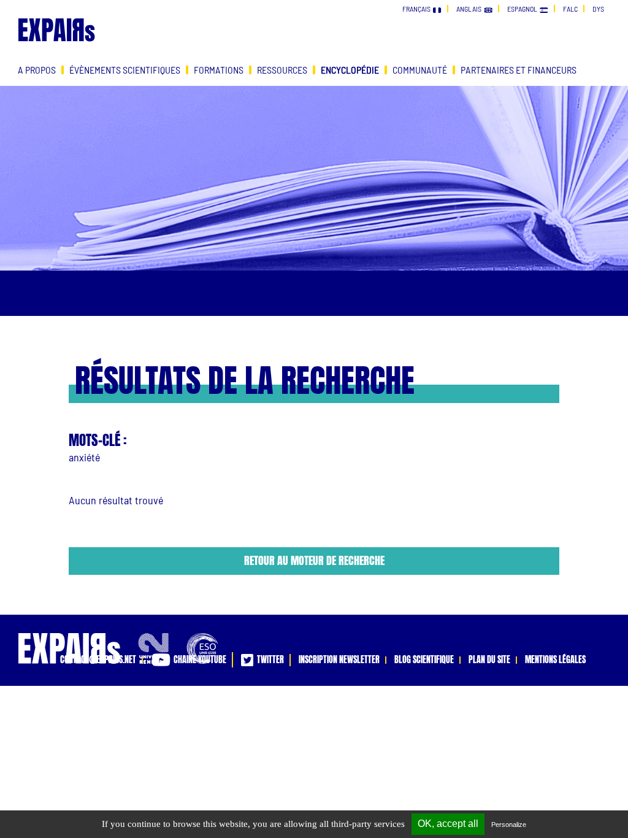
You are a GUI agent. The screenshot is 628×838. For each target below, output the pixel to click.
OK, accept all (448, 823)
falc (570, 8)
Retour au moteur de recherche (314, 560)
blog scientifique (424, 659)
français (417, 8)
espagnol (523, 8)
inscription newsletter (339, 659)
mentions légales (555, 659)
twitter (268, 659)
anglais (470, 8)
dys (598, 8)
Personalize (508, 824)
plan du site (489, 659)
